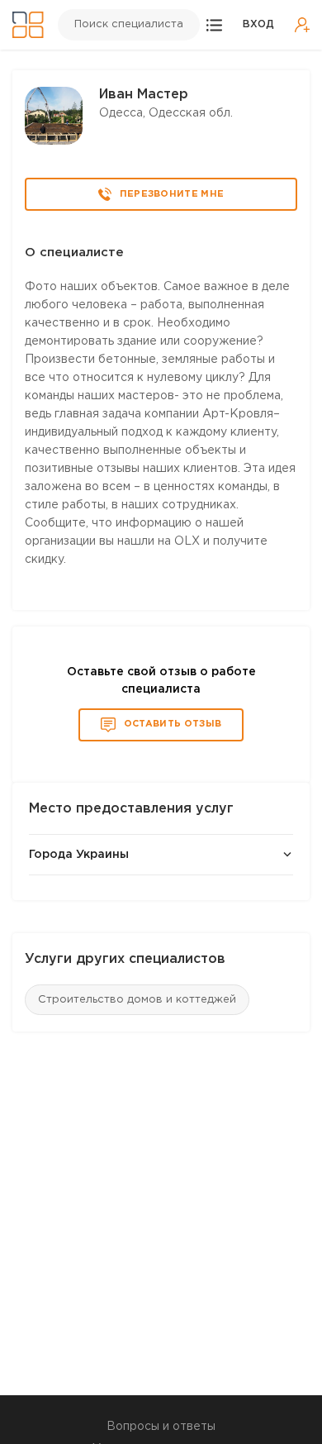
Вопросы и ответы (161, 1427)
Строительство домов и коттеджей (137, 999)
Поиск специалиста (128, 24)
